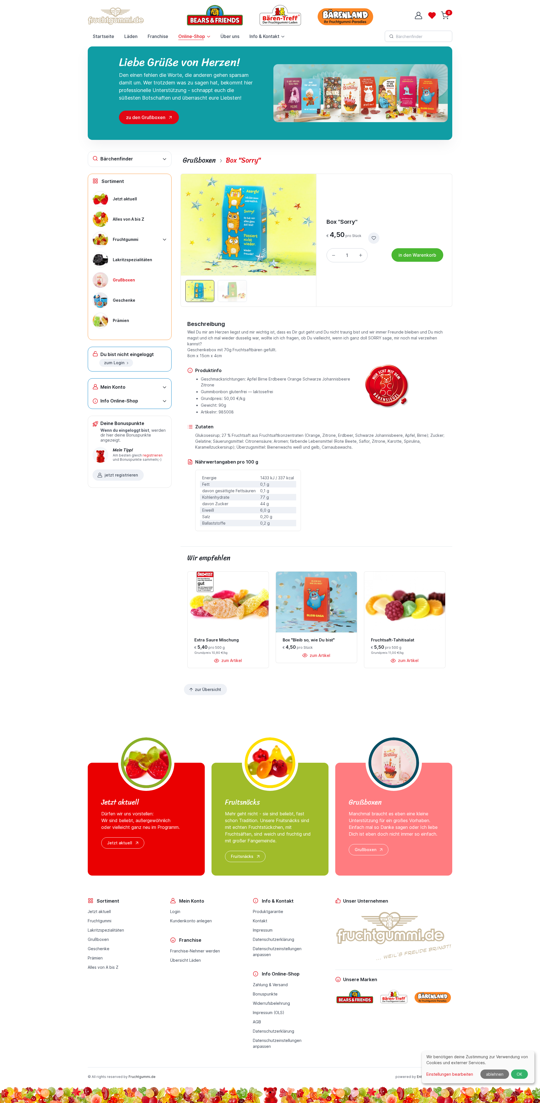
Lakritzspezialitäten (106, 930)
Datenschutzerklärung (273, 939)
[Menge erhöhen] (360, 255)
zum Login (114, 362)
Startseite (103, 36)
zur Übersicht (208, 689)
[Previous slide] (193, 225)
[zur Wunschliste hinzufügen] (373, 238)
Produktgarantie (268, 911)
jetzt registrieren (121, 475)
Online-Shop (191, 36)
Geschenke (98, 948)
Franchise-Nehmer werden (195, 950)
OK (519, 1074)
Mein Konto (112, 387)
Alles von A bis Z (103, 967)
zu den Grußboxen (145, 117)
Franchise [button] (158, 36)
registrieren (153, 455)
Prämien (95, 958)
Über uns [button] (229, 36)
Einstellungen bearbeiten (449, 1074)
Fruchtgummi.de (142, 1077)
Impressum (263, 930)
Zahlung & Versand (270, 984)
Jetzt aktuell (119, 842)
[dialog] (478, 1067)
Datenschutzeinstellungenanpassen (277, 951)
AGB (257, 1021)
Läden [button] (131, 36)
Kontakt (260, 920)
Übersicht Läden (185, 960)
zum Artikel (231, 660)
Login (175, 911)
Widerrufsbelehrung (271, 1003)
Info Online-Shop (119, 401)
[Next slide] (303, 225)
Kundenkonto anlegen (191, 920)
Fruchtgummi (99, 920)
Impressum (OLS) (268, 1012)
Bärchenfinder (116, 159)
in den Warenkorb (417, 255)
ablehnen (494, 1074)
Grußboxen (365, 849)
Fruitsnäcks (242, 856)
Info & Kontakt (264, 36)
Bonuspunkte (265, 994)
